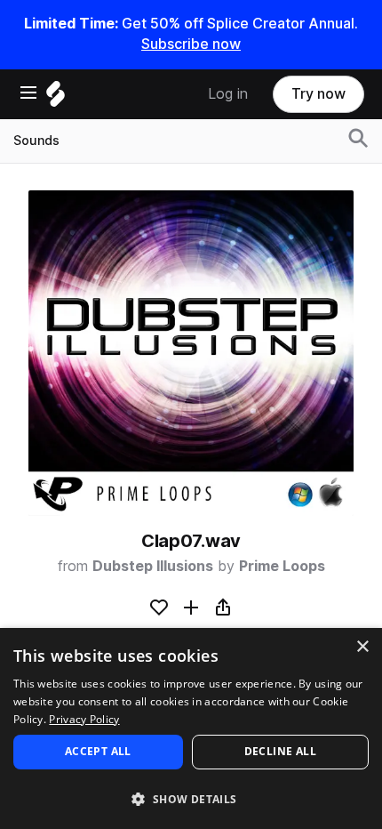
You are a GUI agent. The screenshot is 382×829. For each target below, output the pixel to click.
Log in (228, 93)
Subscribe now (191, 44)
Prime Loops (282, 566)
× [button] (362, 647)
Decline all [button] (280, 751)
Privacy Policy (84, 719)
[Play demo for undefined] (191, 353)
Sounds (36, 140)
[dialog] (191, 728)
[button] (191, 798)
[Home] (55, 98)
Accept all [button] (98, 751)
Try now (318, 93)
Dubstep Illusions (152, 566)
